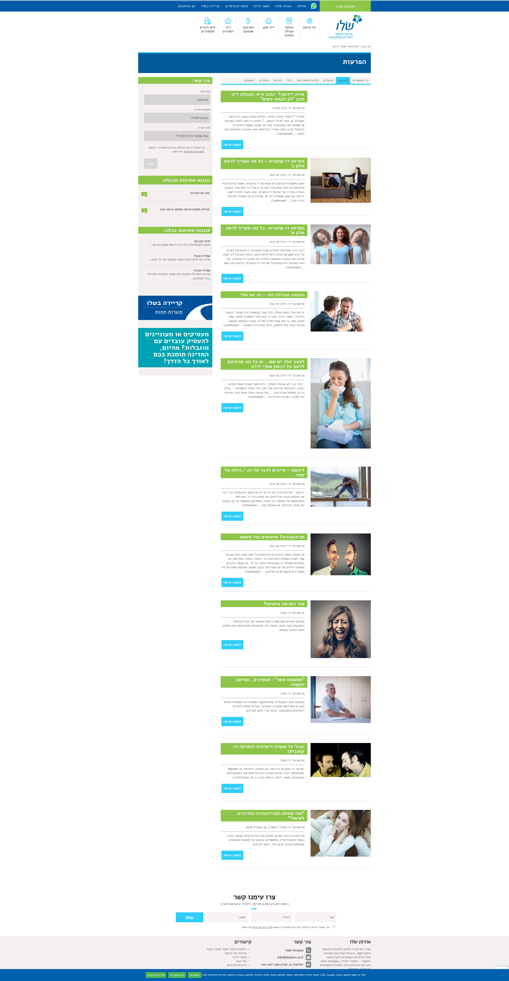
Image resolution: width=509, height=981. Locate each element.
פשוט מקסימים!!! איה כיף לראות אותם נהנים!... (180, 245)
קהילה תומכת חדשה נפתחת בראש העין (184, 209)
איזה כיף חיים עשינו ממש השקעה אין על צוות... (179, 259)
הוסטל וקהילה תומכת (289, 31)
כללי (289, 80)
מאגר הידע (261, 6)
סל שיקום (309, 27)
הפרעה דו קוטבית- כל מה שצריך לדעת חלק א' (265, 230)
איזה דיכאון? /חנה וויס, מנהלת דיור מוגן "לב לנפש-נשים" (267, 96)
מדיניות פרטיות (237, 965)
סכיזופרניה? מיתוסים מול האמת (272, 537)
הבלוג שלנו (283, 6)
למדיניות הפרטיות (194, 151)
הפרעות (353, 46)
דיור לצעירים (228, 29)
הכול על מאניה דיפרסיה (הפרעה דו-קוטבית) (267, 748)
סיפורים (264, 80)
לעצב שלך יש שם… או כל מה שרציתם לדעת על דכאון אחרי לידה (266, 364)
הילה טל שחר (278, 175)
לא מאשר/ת (177, 975)
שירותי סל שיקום (236, 953)
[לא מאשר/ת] (504, 975)
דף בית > (365, 46)
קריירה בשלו (210, 6)
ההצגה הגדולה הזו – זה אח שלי (272, 295)
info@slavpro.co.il (290, 957)
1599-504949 (294, 950)
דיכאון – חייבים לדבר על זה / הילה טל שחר (264, 472)
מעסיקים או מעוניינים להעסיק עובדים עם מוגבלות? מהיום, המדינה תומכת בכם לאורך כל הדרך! (177, 347)
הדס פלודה (279, 108)
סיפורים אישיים (236, 6)
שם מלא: (205, 91)
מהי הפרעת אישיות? (283, 604)
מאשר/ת (195, 975)
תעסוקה (249, 80)
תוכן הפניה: (203, 128)
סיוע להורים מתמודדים (207, 29)
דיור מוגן (269, 27)
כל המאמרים (360, 80)
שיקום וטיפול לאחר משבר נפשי (227, 949)
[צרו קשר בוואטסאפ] (314, 6)
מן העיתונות (186, 6)
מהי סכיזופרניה (199, 193)
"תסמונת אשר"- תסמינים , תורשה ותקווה (270, 681)
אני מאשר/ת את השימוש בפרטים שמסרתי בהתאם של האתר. (285, 927)
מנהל (283, 613)
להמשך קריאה (232, 144)
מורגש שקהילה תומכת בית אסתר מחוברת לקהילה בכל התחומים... (178, 276)
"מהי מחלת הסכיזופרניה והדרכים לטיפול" (271, 815)
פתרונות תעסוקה (248, 29)
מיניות (277, 80)
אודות (301, 6)
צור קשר (241, 961)
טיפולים (328, 80)
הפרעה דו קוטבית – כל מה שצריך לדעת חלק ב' (264, 163)
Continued (284, 134)
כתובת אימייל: (202, 109)
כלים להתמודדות (307, 80)
